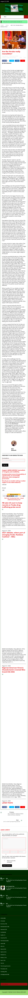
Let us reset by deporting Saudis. (11, 821)
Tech (2, 963)
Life (1, 946)
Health (2, 935)
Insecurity (3, 937)
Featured (2, 929)
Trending (7, 57)
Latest (2, 943)
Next (17, 820)
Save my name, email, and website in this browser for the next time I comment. (14, 857)
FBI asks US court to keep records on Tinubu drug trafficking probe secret (12, 505)
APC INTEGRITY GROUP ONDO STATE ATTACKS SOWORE (15, 814)
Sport (2, 960)
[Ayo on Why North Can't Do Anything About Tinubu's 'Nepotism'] (3, 879)
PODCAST (3, 954)
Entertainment (4, 926)
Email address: (5, 458)
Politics (2, 957)
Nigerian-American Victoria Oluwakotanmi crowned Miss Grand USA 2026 (13, 670)
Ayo (7, 56)
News (4, 57)
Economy (3, 923)
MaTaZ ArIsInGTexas (6, 66)
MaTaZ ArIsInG (6, 438)
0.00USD (4, 484)
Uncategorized (4, 974)
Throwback (3, 968)
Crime (2, 921)
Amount (4, 488)
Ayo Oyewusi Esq (10, 886)
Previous (11, 812)
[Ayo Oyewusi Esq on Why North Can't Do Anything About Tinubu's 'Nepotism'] (3, 887)
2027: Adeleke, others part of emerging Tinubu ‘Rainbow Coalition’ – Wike (13, 535)
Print (21, 57)
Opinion (2, 952)
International (3, 940)
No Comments (13, 57)
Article (2, 918)
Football (2, 932)
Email (25, 57)
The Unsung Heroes (5, 966)
